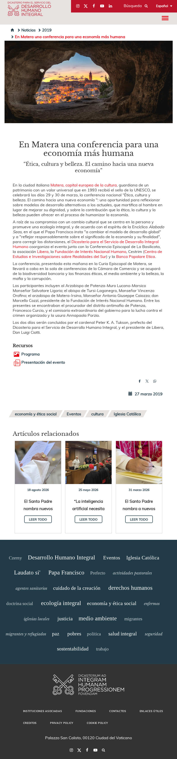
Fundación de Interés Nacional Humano (90, 251)
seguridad (154, 634)
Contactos (117, 711)
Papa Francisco (66, 572)
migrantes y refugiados (26, 634)
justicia (65, 618)
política (94, 633)
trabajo (102, 649)
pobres (74, 633)
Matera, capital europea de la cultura (84, 185)
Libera (43, 251)
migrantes (133, 618)
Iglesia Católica (127, 413)
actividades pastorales (132, 573)
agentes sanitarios (31, 588)
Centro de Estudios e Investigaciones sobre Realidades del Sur (87, 254)
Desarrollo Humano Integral (61, 557)
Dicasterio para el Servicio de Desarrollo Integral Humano (86, 244)
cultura (97, 413)
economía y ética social (36, 413)
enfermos (152, 603)
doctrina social (19, 603)
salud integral (122, 633)
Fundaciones (86, 711)
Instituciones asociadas (42, 711)
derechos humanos (130, 588)
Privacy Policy (61, 723)
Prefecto (97, 573)
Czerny (15, 557)
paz (55, 633)
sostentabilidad (72, 649)
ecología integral (61, 603)
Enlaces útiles (151, 711)
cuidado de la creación (76, 588)
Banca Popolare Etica (135, 256)
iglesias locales (36, 619)
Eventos (74, 413)
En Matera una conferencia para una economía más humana (70, 36)
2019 (47, 30)
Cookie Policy (97, 723)
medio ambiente (98, 618)
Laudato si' (27, 572)
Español (162, 6)
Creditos (30, 723)
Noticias (28, 30)
